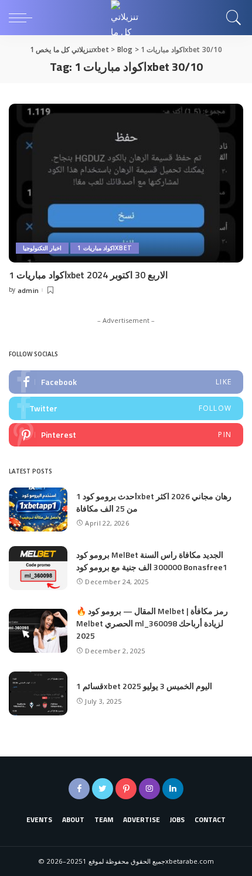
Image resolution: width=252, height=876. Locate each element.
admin (28, 290)
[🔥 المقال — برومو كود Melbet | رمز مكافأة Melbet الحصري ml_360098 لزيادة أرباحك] (38, 631)
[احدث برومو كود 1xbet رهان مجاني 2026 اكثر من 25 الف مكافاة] (38, 509)
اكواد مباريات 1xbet (104, 248)
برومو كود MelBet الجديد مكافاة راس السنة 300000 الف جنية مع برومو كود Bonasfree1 (151, 560)
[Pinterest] (126, 434)
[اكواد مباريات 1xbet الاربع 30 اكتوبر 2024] (126, 183)
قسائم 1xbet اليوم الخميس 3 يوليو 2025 (144, 686)
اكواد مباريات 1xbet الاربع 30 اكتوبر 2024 (88, 275)
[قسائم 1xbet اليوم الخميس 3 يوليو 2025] (38, 693)
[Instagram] (149, 788)
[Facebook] (126, 382)
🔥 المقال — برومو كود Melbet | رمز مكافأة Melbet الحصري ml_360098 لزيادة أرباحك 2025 (152, 623)
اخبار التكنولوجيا (42, 248)
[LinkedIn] (172, 788)
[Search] (231, 17)
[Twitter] (126, 408)
